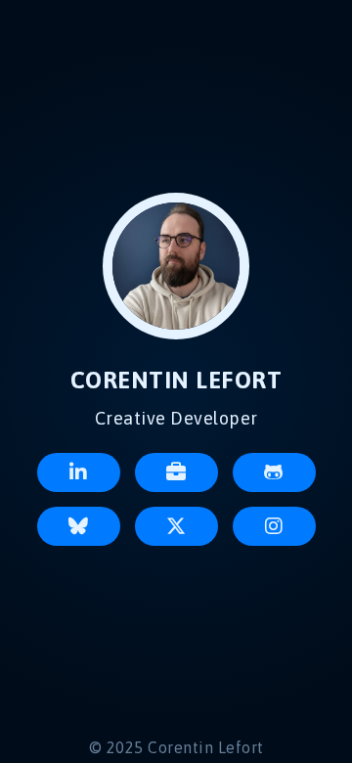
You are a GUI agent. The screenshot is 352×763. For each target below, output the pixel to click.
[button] (78, 472)
